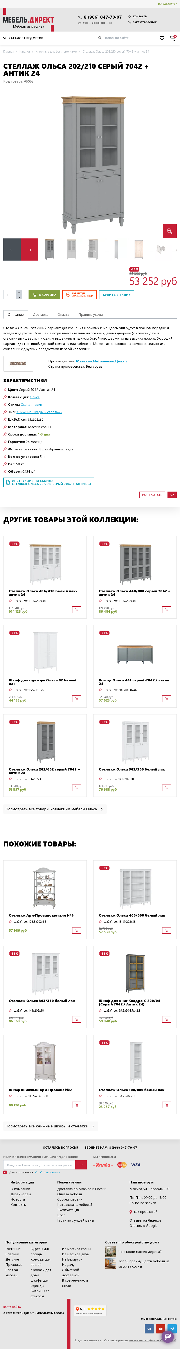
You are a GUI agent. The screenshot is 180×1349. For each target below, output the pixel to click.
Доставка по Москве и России (81, 1188)
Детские (12, 1259)
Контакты (140, 16)
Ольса (35, 397)
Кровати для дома (41, 1272)
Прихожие (14, 1264)
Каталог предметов (26, 38)
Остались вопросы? (60, 1147)
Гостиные (13, 1248)
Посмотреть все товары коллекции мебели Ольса (51, 808)
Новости (18, 1199)
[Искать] (100, 38)
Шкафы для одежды (40, 1283)
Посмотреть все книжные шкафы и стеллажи (47, 1125)
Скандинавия (31, 404)
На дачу (68, 1264)
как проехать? (145, 1211)
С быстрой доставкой (70, 1272)
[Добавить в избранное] (172, 495)
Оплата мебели (69, 1194)
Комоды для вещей (40, 1262)
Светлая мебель (11, 1272)
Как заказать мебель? (74, 1204)
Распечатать (152, 495)
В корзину (47, 295)
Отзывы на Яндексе (145, 1220)
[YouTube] (160, 1328)
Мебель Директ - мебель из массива (38, 1313)
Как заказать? (167, 3)
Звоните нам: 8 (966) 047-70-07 (111, 1147)
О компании (20, 1188)
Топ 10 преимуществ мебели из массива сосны (143, 1263)
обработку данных (47, 1172)
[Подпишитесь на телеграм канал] (172, 1328)
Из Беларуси (72, 1259)
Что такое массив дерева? (140, 1251)
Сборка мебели (69, 1199)
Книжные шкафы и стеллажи (39, 411)
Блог (61, 1215)
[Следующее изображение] (169, 164)
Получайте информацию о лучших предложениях (40, 1157)
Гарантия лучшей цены (75, 1220)
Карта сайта (12, 1306)
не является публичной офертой (152, 1340)
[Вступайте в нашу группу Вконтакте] (149, 1328)
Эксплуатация (68, 1209)
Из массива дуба (75, 1254)
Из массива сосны (76, 1248)
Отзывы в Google (144, 1225)
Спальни (12, 1254)
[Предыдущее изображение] (10, 164)
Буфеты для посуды (40, 1251)
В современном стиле (75, 1283)
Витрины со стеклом (40, 1293)
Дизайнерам (21, 1194)
